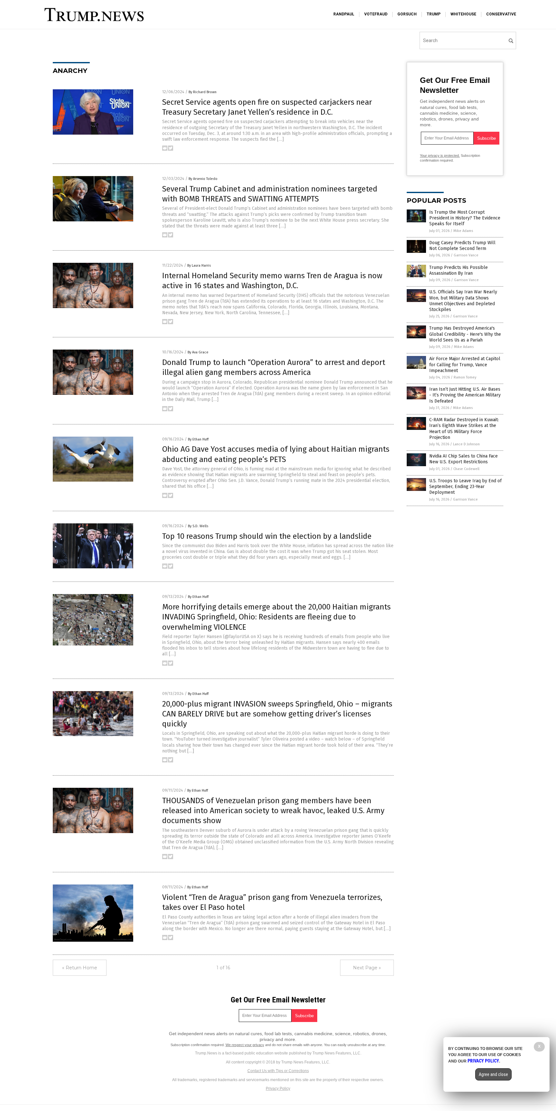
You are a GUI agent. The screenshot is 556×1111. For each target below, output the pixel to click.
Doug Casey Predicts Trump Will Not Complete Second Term (462, 245)
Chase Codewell (466, 469)
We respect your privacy (245, 1045)
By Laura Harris (199, 265)
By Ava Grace (198, 352)
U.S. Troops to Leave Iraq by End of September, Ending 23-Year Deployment (465, 486)
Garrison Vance (466, 255)
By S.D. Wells (198, 526)
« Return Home (79, 968)
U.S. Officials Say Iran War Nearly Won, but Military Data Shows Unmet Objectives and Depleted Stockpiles (463, 300)
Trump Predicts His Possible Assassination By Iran (458, 270)
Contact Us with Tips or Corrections (278, 1071)
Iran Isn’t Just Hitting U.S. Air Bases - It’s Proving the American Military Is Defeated (465, 395)
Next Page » (367, 968)
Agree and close (493, 1074)
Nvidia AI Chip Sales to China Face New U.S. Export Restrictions (463, 459)
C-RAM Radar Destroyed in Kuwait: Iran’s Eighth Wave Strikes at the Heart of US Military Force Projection (464, 428)
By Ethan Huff (198, 439)
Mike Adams (463, 231)
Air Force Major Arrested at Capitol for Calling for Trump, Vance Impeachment (464, 364)
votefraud (375, 14)
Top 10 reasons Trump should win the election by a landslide (267, 536)
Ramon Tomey (465, 377)
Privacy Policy (278, 1088)
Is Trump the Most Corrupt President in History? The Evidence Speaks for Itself (464, 218)
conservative (501, 14)
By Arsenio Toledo (203, 179)
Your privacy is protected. (440, 155)
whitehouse (463, 14)
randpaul (343, 14)
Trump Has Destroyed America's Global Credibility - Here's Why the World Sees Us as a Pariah (465, 333)
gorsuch (407, 14)
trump (433, 14)
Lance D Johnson (466, 444)
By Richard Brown (203, 92)
